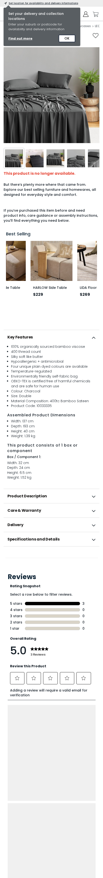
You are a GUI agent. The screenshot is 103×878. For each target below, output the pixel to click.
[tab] (51, 337)
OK (66, 38)
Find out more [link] (20, 38)
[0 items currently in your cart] (94, 14)
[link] (51, 557)
